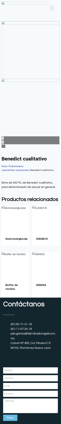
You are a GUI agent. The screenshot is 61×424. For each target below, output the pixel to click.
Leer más (41, 295)
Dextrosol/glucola (16, 238)
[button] (52, 7)
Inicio (4, 166)
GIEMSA (41, 285)
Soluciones (22, 170)
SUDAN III (42, 238)
